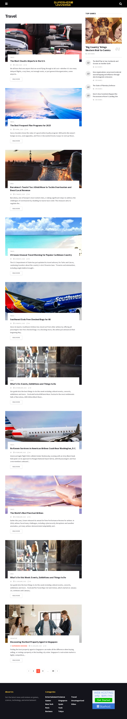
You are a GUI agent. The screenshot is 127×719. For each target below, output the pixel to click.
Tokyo (61, 711)
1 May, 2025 (18, 65)
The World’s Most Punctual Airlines (26, 513)
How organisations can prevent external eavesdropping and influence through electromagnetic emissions (107, 74)
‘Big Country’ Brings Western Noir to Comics (98, 48)
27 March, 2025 (20, 194)
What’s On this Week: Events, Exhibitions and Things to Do (38, 577)
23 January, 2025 (20, 581)
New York (49, 704)
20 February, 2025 (21, 388)
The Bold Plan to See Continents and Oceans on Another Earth (105, 62)
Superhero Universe (19, 646)
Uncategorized (77, 700)
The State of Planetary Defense (104, 85)
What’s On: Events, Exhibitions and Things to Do (33, 383)
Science (61, 697)
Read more (16, 79)
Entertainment (51, 697)
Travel (12, 57)
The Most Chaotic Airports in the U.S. (27, 61)
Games (48, 700)
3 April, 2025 (19, 129)
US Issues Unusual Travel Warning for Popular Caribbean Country (41, 254)
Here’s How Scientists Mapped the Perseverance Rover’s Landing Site (105, 95)
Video (73, 704)
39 (53, 671)
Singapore (13, 638)
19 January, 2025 (36, 646)
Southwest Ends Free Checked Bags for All (30, 319)
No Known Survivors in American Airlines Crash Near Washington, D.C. (43, 448)
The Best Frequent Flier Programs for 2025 (30, 125)
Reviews (48, 711)
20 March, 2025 (20, 259)
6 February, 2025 (20, 452)
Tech (60, 708)
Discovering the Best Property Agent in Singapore (33, 641)
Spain (12, 183)
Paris (47, 708)
